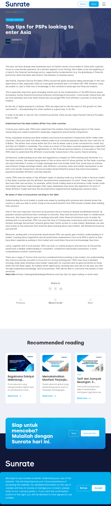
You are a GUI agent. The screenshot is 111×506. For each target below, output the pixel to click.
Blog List (21, 12)
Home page (11, 12)
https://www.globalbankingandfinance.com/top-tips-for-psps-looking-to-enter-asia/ (58, 274)
